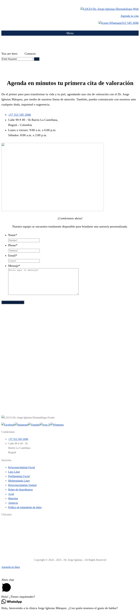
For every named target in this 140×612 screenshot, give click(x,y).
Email (12, 255)
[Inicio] (109, 9)
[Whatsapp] (57, 424)
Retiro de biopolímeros (20, 489)
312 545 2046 (130, 23)
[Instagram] (21, 424)
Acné (11, 494)
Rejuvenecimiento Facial (21, 467)
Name (12, 235)
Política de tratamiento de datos (25, 507)
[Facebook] (8, 424)
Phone (12, 245)
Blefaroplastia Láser (19, 480)
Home (22, 54)
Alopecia (13, 502)
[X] (45, 424)
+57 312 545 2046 (19, 114)
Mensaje (14, 265)
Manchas (13, 498)
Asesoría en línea (10, 567)
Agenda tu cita (130, 16)
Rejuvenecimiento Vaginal (22, 485)
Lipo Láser (14, 471)
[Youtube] (34, 424)
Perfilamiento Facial (19, 476)
